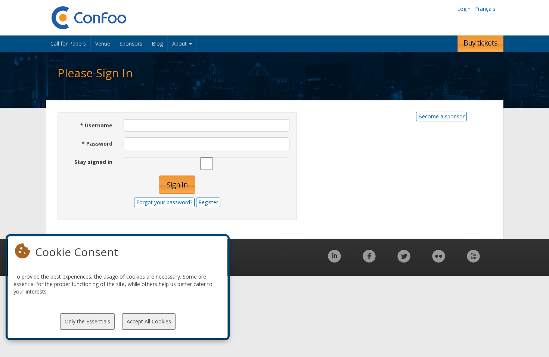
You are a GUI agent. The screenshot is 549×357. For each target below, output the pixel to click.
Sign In (177, 185)
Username (96, 125)
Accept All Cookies (149, 321)
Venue (102, 43)
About (180, 43)
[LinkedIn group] (334, 260)
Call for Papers (68, 43)
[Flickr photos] (438, 260)
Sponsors (131, 43)
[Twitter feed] (404, 260)
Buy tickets (480, 43)
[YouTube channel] (473, 260)
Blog (157, 43)
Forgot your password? (164, 202)
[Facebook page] (369, 260)
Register (208, 202)
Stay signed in (93, 161)
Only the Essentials (87, 321)
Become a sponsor (441, 116)
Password (97, 143)
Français (485, 8)
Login (464, 8)
